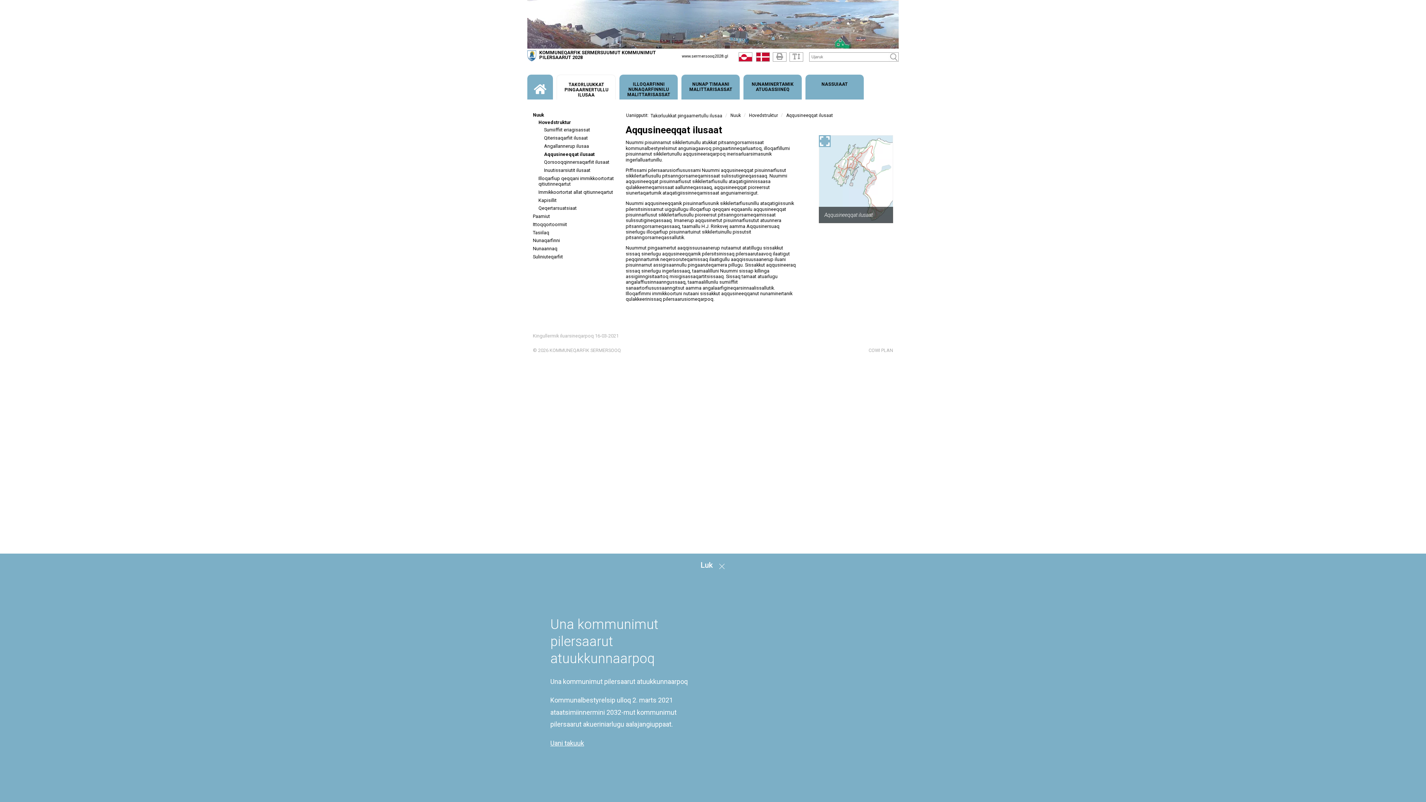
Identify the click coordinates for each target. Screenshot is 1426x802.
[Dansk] (763, 58)
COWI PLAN (881, 350)
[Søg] (893, 57)
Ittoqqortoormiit (550, 224)
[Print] (780, 57)
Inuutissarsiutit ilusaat (567, 170)
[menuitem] (540, 87)
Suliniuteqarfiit (548, 257)
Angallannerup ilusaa (566, 146)
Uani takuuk (567, 743)
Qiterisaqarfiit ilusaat (566, 138)
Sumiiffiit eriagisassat (567, 130)
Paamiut (541, 216)
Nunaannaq (545, 248)
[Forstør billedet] (825, 141)
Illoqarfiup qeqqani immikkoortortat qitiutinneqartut (576, 181)
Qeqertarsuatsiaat (557, 208)
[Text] (796, 57)
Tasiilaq (541, 232)
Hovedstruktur (554, 122)
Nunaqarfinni (546, 240)
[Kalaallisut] (745, 58)
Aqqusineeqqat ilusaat (569, 154)
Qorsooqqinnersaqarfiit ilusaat (576, 162)
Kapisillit (547, 200)
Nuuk (538, 115)
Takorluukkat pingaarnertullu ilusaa (686, 115)
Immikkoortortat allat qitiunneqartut (575, 192)
